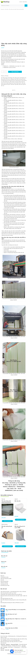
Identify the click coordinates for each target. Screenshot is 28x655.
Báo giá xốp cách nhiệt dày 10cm (9, 77)
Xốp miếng (16, 84)
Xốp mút (20, 84)
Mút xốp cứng (19, 79)
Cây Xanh (5, 647)
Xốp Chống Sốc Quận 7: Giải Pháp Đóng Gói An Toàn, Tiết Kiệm (13, 591)
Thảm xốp (8, 644)
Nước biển (7, 649)
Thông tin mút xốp (4, 582)
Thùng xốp (3, 644)
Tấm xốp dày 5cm (6, 81)
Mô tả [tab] (13, 90)
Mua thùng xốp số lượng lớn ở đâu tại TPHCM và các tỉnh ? (12, 602)
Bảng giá (2, 575)
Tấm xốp (6, 9)
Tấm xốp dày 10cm (11, 80)
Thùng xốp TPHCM (14, 644)
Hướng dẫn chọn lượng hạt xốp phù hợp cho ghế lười (11, 594)
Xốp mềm (12, 84)
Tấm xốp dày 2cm (18, 80)
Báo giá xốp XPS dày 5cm (5, 79)
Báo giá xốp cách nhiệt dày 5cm (20, 77)
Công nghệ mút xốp (4, 577)
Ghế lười (2, 649)
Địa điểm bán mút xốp (5, 585)
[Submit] (26, 5)
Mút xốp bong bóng (4, 581)
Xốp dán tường (4, 524)
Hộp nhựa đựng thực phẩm (6, 578)
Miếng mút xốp (13, 79)
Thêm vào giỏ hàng (14, 71)
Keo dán (2, 579)
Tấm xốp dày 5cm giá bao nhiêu (15, 81)
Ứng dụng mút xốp (4, 584)
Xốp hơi (16, 524)
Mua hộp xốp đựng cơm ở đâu (7, 598)
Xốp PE (16, 499)
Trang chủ (2, 9)
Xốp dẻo (8, 84)
